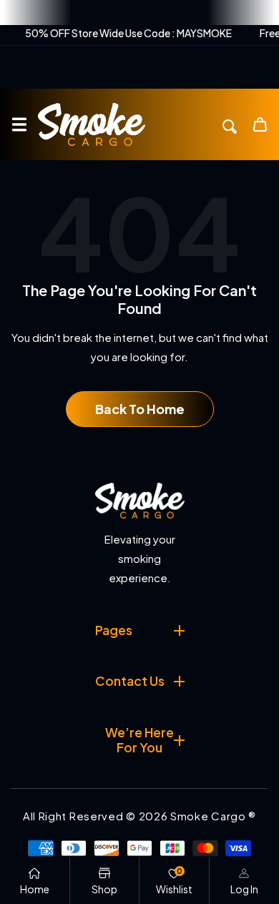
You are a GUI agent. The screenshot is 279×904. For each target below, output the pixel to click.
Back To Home (140, 409)
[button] (19, 125)
